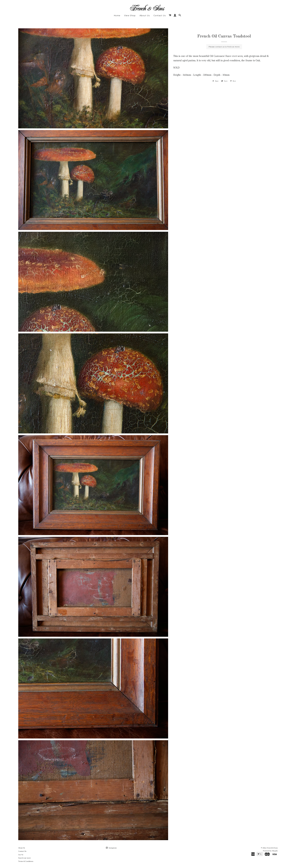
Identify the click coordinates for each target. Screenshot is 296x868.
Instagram (112, 848)
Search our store (24, 858)
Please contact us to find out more (224, 47)
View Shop (130, 15)
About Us (145, 15)
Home (117, 15)
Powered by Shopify (270, 851)
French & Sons (272, 848)
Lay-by (20, 855)
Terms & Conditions (25, 861)
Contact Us (160, 15)
